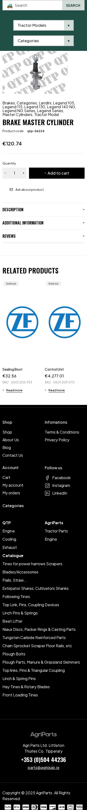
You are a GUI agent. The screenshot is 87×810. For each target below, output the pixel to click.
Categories (27, 103)
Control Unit (54, 369)
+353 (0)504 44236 (43, 759)
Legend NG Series (18, 111)
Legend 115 (12, 107)
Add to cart (58, 173)
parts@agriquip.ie (43, 767)
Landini (45, 103)
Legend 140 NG (61, 107)
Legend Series (50, 111)
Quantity (9, 163)
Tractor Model (46, 114)
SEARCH (73, 5)
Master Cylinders (17, 114)
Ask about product (29, 189)
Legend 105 (63, 103)
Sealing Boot (12, 369)
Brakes (8, 103)
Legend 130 (34, 107)
